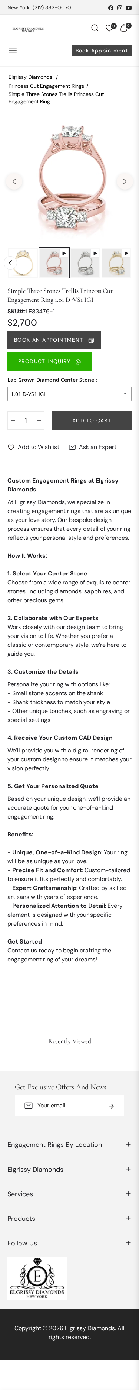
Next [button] (125, 181)
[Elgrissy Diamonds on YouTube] (129, 7)
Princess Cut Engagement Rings (46, 86)
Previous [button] (14, 181)
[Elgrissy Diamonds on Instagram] (120, 7)
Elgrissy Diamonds (30, 77)
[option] (69, 178)
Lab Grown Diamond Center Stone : (52, 379)
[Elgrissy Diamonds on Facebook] (111, 7)
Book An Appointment (49, 339)
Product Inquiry (45, 361)
